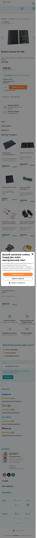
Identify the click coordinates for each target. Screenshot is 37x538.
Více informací (26, 270)
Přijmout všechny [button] (17, 274)
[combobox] (32, 254)
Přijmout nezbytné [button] (18, 278)
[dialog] (18, 269)
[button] (17, 283)
